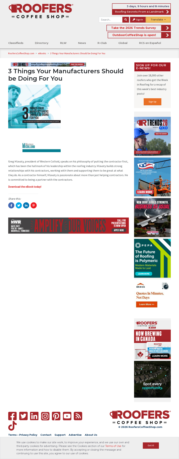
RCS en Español (150, 43)
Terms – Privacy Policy (22, 434)
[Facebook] (12, 416)
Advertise (75, 434)
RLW (63, 43)
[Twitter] (23, 416)
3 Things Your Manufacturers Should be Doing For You (77, 53)
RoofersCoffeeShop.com (21, 53)
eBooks (42, 53)
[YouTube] (67, 416)
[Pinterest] (56, 416)
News (82, 43)
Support (60, 434)
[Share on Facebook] (11, 205)
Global (122, 43)
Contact (45, 434)
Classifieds (15, 43)
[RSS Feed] (78, 416)
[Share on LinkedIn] (26, 205)
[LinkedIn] (34, 416)
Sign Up (152, 101)
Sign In (139, 19)
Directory (41, 43)
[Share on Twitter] (19, 205)
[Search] (125, 20)
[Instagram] (45, 416)
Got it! (151, 445)
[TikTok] (12, 426)
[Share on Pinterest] (34, 205)
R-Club (102, 43)
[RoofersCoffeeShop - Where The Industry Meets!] (41, 10)
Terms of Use (113, 446)
